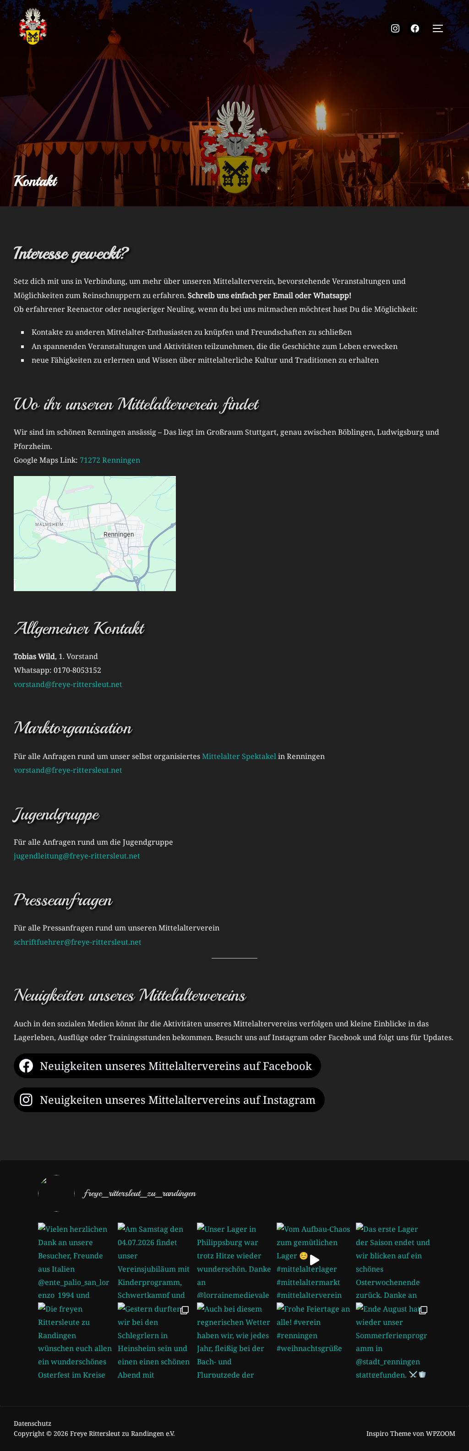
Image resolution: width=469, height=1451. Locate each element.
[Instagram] (395, 29)
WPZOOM (440, 1433)
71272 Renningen (110, 460)
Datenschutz (32, 1423)
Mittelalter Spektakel (239, 756)
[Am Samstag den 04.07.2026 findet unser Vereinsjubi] (155, 1260)
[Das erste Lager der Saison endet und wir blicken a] (393, 1260)
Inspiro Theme (388, 1433)
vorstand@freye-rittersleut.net (68, 684)
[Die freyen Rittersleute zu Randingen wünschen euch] (75, 1340)
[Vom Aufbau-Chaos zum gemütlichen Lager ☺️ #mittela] (314, 1260)
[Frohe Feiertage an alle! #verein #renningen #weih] (314, 1340)
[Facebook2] (415, 29)
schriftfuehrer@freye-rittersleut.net (78, 942)
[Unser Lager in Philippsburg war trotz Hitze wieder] (234, 1260)
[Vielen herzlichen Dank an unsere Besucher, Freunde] (75, 1260)
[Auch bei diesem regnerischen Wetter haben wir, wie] (234, 1340)
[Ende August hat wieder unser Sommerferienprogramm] (393, 1340)
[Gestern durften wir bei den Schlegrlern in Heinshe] (155, 1340)
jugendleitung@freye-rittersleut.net (77, 856)
